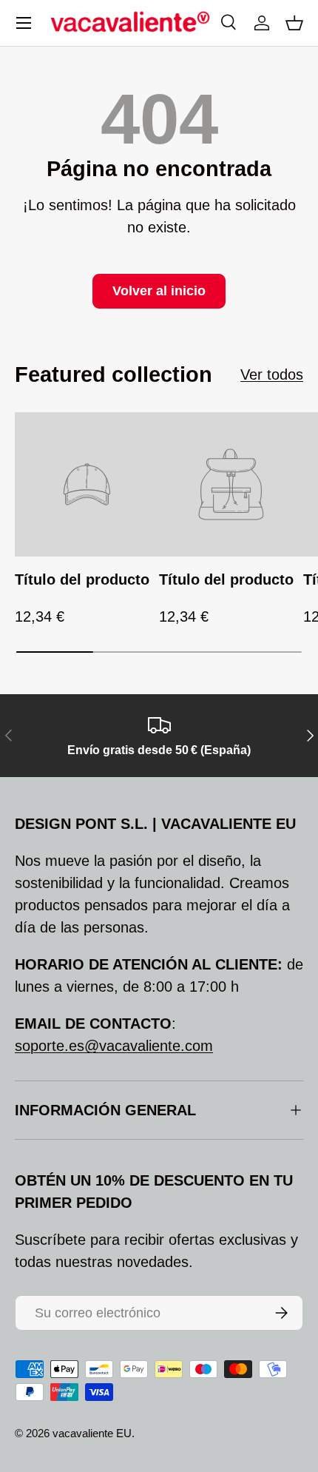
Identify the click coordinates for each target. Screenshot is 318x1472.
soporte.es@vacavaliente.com (114, 1046)
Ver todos (271, 374)
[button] (294, 23)
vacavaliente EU (92, 1433)
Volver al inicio (159, 290)
